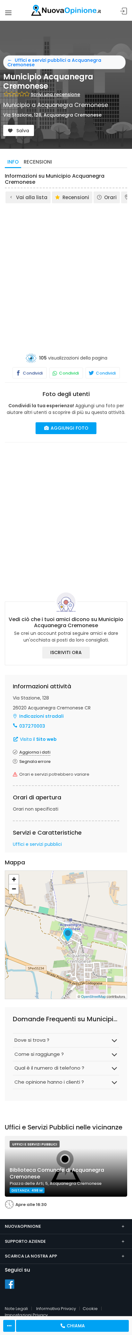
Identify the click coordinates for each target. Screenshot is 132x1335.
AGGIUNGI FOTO (68, 428)
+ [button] (14, 879)
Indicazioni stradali (41, 716)
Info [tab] (13, 161)
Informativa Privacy (56, 1309)
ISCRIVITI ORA (66, 652)
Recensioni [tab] (38, 161)
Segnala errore (35, 761)
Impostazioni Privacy (26, 1315)
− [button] (14, 889)
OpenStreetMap (93, 996)
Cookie (90, 1309)
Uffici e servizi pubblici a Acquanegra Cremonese (54, 62)
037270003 (32, 726)
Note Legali (16, 1309)
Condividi (32, 373)
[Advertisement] (66, 273)
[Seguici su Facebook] (9, 1284)
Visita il (38, 739)
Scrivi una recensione (55, 94)
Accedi (123, 11)
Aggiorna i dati (34, 752)
